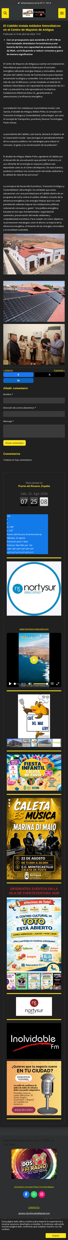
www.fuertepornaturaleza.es (34, 628)
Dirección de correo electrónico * (19, 407)
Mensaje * (8, 421)
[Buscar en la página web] (5, 13)
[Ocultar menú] (62, 13)
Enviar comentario (14, 442)
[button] (58, 697)
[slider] (17, 683)
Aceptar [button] (55, 1235)
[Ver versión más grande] (34, 254)
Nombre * (8, 394)
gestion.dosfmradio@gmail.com (34, 1213)
